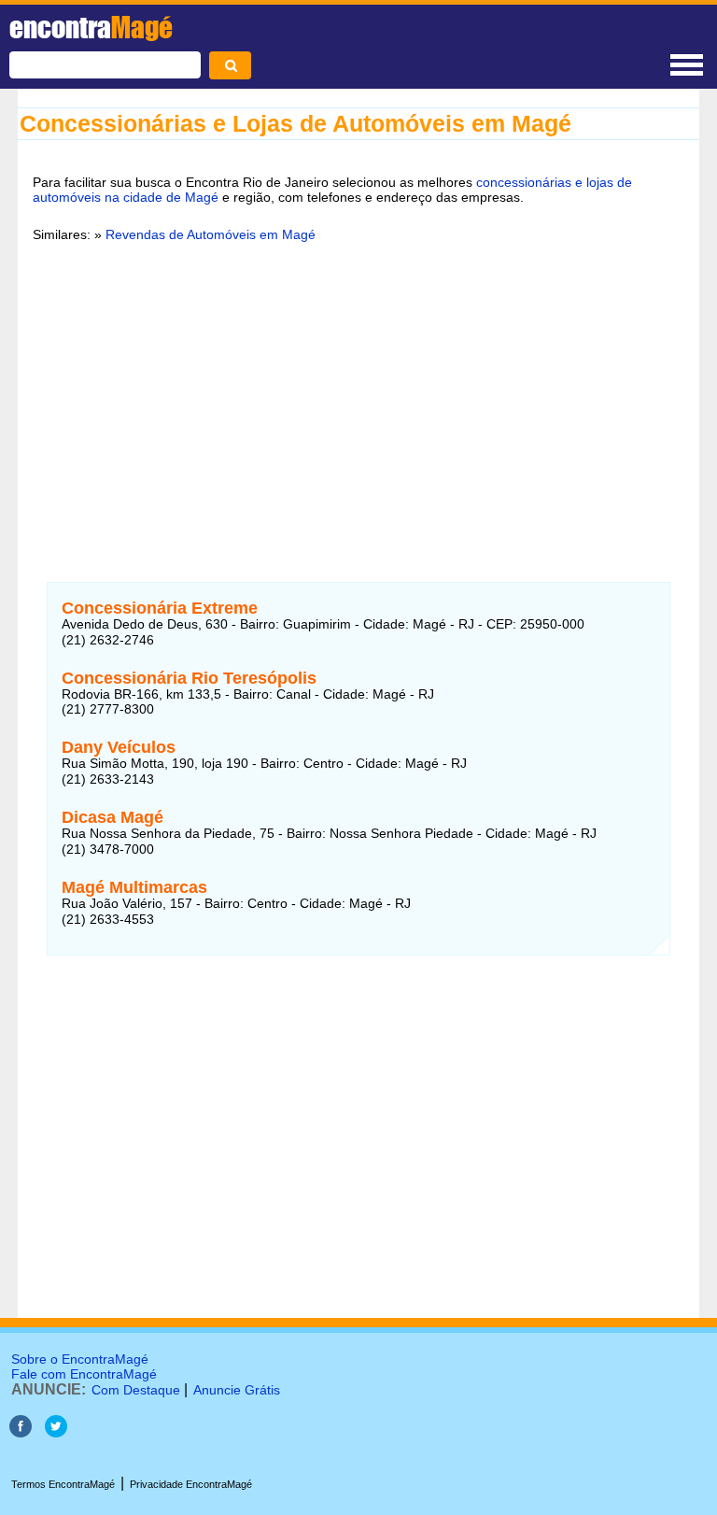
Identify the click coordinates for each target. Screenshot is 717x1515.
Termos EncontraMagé (63, 1484)
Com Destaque (135, 1389)
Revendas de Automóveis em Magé (210, 234)
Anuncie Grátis (236, 1389)
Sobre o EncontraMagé (79, 1359)
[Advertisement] (358, 400)
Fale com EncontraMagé (84, 1373)
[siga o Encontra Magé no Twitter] (56, 1432)
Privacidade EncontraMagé (191, 1484)
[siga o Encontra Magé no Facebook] (20, 1432)
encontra (91, 27)
